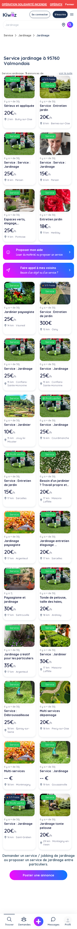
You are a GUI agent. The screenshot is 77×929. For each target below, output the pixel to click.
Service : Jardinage (18, 369)
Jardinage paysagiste (12, 543)
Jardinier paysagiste (19, 312)
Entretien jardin (51, 219)
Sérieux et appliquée (19, 106)
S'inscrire (60, 14)
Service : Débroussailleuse (16, 713)
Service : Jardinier (17, 425)
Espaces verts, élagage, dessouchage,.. (15, 221)
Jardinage (24, 35)
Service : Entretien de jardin (53, 314)
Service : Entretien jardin (53, 108)
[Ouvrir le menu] (72, 14)
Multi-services (14, 771)
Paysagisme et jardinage (15, 599)
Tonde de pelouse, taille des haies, (53, 599)
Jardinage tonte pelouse (52, 826)
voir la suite (65, 73)
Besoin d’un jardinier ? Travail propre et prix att (54, 483)
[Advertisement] (38, 47)
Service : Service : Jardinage (17, 164)
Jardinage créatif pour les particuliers (18, 656)
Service (8, 35)
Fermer (69, 4)
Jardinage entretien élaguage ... (54, 543)
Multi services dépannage (50, 713)
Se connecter (40, 14)
